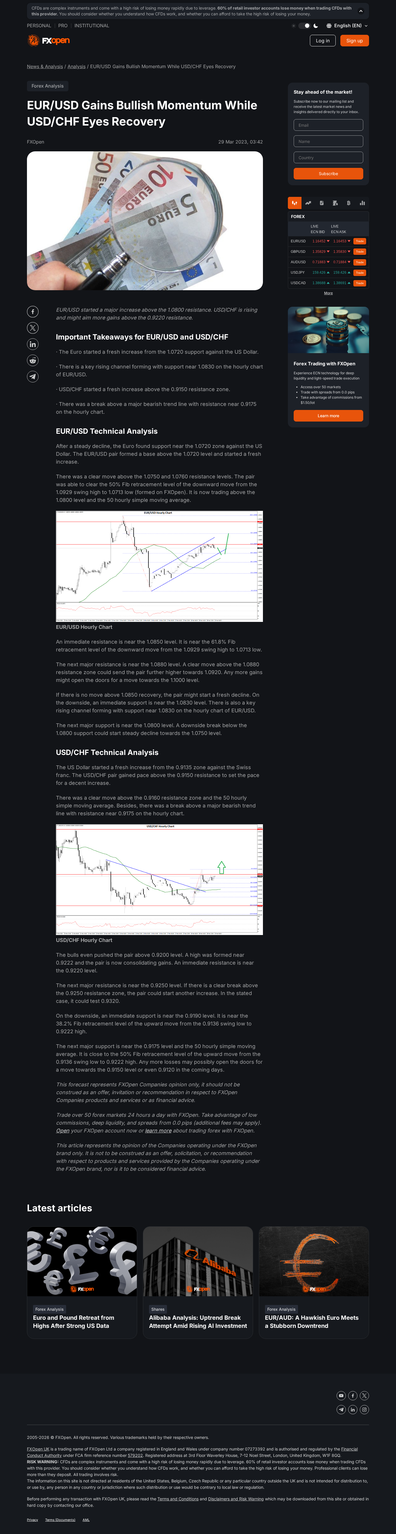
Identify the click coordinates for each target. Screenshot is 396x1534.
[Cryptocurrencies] (349, 203)
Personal (39, 25)
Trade (360, 241)
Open (62, 1131)
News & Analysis (45, 66)
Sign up (354, 40)
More (328, 293)
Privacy (32, 1520)
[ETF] (321, 203)
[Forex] (294, 203)
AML (86, 1520)
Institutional (92, 25)
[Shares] (308, 203)
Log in (323, 40)
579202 (135, 1455)
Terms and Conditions (178, 1498)
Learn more (328, 415)
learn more (158, 1131)
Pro (63, 25)
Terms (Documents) (60, 1520)
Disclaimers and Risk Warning (236, 1498)
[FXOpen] (48, 41)
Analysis (77, 66)
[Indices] (362, 203)
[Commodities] (335, 203)
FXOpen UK (38, 1448)
